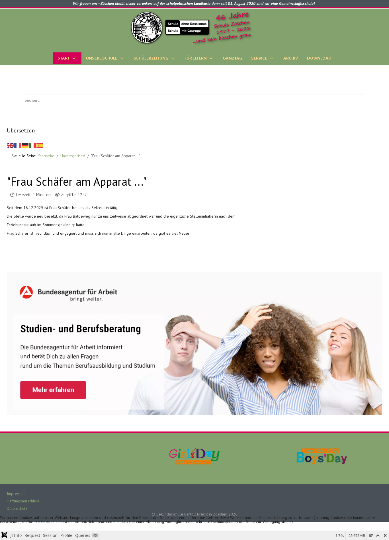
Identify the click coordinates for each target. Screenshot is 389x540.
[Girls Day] (194, 456)
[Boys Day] (321, 456)
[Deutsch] (25, 145)
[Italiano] (32, 145)
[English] (10, 145)
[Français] (18, 145)
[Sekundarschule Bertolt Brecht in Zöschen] (194, 27)
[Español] (40, 145)
